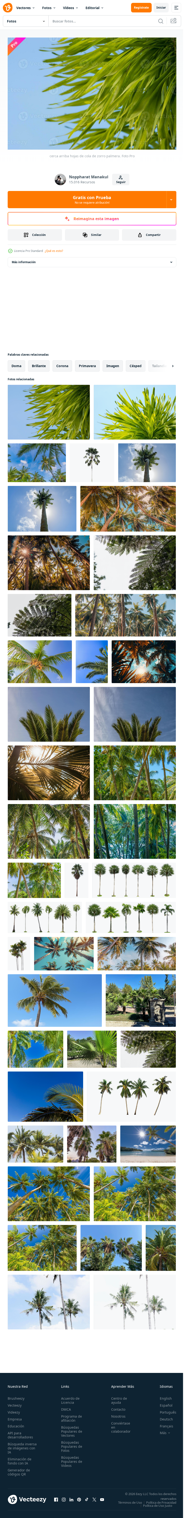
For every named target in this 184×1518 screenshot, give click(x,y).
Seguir (121, 182)
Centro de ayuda (116, 1398)
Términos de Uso (161, 1500)
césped (136, 363)
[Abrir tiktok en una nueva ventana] (87, 1499)
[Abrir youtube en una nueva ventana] (102, 1499)
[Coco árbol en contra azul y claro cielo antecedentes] (35, 1141)
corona (62, 363)
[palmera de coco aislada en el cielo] (147, 460)
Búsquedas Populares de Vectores (70, 1429)
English (162, 1396)
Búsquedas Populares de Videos (70, 1459)
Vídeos (68, 7)
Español (162, 1403)
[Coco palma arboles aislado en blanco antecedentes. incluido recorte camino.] (131, 1094)
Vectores (23, 7)
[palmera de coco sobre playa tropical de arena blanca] (148, 1141)
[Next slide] (165, 363)
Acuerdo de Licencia (69, 1398)
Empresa (15, 1417)
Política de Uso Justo (154, 1506)
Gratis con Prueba (92, 200)
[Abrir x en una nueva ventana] (94, 1499)
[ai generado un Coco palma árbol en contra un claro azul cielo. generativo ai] (55, 998)
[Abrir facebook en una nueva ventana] (56, 1499)
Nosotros (116, 1414)
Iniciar (161, 7)
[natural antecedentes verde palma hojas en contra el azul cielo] (49, 712)
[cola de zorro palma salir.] (135, 409)
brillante (39, 363)
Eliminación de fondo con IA (19, 1458)
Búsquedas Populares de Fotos (70, 1444)
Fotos (47, 7)
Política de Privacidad (158, 1503)
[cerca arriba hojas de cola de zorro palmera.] (49, 409)
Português (164, 1410)
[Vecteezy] (7, 7)
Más (159, 1430)
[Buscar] (161, 21)
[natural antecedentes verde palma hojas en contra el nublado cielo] (135, 560)
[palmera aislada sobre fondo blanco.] (92, 460)
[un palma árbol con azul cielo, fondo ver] (92, 659)
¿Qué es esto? (54, 251)
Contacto (116, 1407)
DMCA (64, 1407)
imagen (112, 363)
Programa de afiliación (70, 1416)
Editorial (92, 7)
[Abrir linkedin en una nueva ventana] (71, 1499)
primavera (87, 363)
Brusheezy (16, 1396)
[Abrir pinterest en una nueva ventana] (79, 1499)
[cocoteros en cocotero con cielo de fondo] (161, 1245)
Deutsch (162, 1417)
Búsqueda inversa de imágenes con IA (22, 1445)
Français (163, 1423)
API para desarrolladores (20, 1432)
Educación (16, 1423)
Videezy (14, 1410)
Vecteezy (15, 1403)
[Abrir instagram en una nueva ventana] (64, 1499)
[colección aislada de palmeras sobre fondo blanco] (134, 878)
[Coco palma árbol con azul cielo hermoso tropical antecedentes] (45, 1094)
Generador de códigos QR (19, 1469)
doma (16, 363)
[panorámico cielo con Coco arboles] (49, 1299)
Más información (24, 260)
